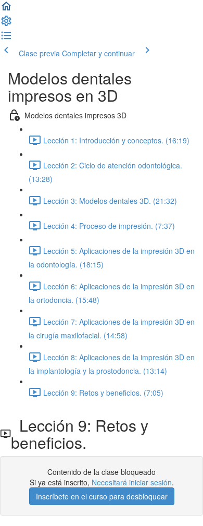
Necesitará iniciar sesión (132, 482)
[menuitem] (6, 24)
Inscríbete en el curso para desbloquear (102, 496)
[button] (6, 9)
